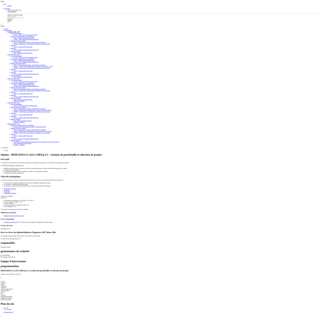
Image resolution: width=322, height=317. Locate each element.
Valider (9, 20)
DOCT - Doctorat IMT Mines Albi (23, 47)
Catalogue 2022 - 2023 (13, 124)
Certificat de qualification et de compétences (22, 36)
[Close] (1, 277)
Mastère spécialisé (15, 51)
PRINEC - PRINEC (19, 101)
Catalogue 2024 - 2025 (13, 78)
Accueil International (16, 33)
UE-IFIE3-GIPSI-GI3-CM (11, 222)
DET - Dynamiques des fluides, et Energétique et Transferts (30, 42)
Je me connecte (12, 11)
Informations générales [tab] (10, 188)
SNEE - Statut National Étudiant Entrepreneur (26, 39)
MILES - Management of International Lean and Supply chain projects (32, 110)
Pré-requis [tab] (6, 190)
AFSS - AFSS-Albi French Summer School (25, 35)
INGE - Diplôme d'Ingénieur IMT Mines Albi (26, 50)
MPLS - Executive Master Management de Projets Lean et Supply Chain (33, 66)
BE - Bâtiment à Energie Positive (23, 120)
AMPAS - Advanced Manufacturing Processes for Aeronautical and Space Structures (36, 142)
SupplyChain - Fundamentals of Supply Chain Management (30, 127)
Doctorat (13, 45)
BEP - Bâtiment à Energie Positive (23, 53)
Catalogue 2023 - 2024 (13, 102)
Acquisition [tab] (7, 191)
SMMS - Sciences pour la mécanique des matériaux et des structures (32, 44)
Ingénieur (13, 48)
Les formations (8, 30)
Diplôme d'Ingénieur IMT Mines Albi (14, 216)
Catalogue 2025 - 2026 (13, 54)
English (9, 5)
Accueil (6, 29)
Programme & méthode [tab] (10, 193)
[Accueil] (2, 1)
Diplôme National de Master (18, 41)
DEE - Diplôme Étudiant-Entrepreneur (24, 38)
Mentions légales (8, 312)
